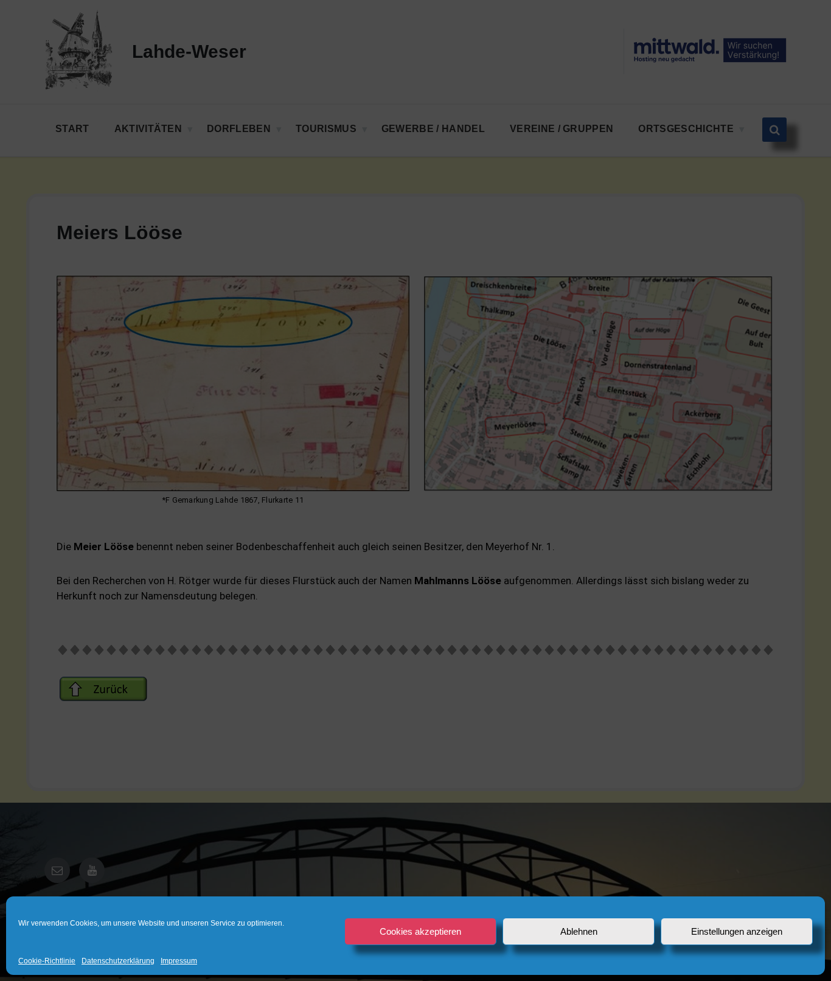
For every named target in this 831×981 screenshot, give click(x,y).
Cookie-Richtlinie (46, 961)
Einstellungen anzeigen (736, 931)
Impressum (179, 961)
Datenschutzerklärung (118, 961)
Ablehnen (578, 931)
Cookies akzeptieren (420, 931)
